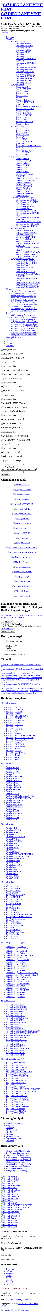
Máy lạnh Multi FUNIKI (25, 237)
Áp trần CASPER (13, 832)
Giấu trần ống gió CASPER (17, 951)
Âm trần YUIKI (12, 820)
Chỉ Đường (24, 1310)
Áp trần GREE (11, 843)
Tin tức (8, 313)
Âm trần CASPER (13, 772)
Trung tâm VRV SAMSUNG (17, 1100)
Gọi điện (7, 1310)
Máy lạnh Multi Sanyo (14, 1044)
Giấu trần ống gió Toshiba (16, 992)
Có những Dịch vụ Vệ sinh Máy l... (24, 304)
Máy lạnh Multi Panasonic (16, 1037)
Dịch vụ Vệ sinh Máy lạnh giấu (18, 1151)
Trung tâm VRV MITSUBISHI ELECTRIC (23, 1089)
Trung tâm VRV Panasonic (16, 1096)
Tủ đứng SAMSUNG (24, 187)
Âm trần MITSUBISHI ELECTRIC (25, 103)
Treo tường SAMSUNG (25, 74)
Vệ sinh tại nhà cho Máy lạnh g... (23, 306)
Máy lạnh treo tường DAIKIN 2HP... (25, 328)
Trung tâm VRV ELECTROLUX (19, 1072)
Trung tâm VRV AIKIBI (25, 261)
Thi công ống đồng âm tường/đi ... (24, 309)
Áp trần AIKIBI (22, 128)
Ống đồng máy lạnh (13, 1139)
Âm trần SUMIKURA (24, 122)
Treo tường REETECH (25, 72)
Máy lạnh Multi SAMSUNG (17, 1042)
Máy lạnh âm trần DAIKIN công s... (25, 317)
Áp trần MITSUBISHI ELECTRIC (24, 142)
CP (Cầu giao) (11, 1130)
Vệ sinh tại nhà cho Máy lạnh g (18, 1166)
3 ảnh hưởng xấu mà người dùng (18, 1157)
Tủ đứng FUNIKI (23, 165)
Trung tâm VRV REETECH (27, 285)
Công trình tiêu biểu (13, 337)
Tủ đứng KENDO (23, 189)
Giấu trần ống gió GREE (15, 962)
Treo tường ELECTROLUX (17, 716)
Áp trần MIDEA (22, 139)
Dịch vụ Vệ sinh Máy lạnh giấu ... (24, 291)
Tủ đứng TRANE (13, 936)
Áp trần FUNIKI (22, 135)
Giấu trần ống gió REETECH (27, 224)
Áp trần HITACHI (13, 845)
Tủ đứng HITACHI (13, 906)
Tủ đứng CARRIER (24, 161)
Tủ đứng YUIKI (12, 938)
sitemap (9, 343)
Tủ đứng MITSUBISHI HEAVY (28, 178)
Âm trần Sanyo (12, 809)
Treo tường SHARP (23, 80)
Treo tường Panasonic (24, 69)
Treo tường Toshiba (23, 83)
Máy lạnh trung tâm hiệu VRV (22, 259)
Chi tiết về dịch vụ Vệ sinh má (17, 1162)
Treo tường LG (21, 54)
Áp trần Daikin (21, 133)
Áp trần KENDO (22, 154)
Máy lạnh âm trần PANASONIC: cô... (25, 326)
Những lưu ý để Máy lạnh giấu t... (24, 335)
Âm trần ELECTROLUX (16, 776)
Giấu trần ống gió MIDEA (26, 211)
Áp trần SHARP (12, 869)
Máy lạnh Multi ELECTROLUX (19, 1013)
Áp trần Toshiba (12, 874)
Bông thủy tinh (11, 1125)
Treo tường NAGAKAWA (26, 67)
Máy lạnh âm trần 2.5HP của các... (24, 330)
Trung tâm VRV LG (23, 269)
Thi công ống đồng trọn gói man (18, 1153)
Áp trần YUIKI (12, 878)
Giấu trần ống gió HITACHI (17, 964)
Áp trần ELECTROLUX (15, 837)
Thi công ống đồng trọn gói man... (24, 293)
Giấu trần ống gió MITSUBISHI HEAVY (22, 975)
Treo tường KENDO (24, 78)
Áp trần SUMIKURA (14, 871)
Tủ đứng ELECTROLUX (16, 895)
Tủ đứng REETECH (24, 185)
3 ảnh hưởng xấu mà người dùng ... (24, 298)
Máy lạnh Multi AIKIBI (25, 230)
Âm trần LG (20, 98)
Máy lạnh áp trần (17, 126)
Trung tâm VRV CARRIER (26, 263)
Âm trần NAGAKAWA (25, 109)
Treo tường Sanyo (13, 749)
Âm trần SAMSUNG (24, 115)
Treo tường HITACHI (14, 727)
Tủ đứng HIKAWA (13, 904)
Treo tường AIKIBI (23, 43)
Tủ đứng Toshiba (22, 196)
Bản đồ (8, 341)
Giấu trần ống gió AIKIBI (26, 200)
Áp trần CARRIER (23, 130)
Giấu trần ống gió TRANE (16, 994)
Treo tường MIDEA (23, 56)
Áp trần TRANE (12, 876)
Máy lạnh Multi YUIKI (15, 1055)
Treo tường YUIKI (13, 759)
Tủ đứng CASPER (13, 891)
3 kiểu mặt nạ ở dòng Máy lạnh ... (24, 315)
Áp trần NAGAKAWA (25, 148)
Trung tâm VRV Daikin (25, 265)
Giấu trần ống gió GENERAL (17, 960)
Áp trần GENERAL (14, 841)
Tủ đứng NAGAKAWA (25, 180)
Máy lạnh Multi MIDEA (25, 241)
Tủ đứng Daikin (22, 163)
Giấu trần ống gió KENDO (26, 226)
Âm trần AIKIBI (22, 87)
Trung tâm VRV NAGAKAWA (28, 283)
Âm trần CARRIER (23, 89)
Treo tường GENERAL (15, 720)
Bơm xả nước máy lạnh (15, 1123)
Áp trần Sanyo (11, 867)
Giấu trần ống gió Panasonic (17, 979)
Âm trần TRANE (12, 818)
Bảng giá (9, 1282)
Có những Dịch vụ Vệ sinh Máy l (19, 1164)
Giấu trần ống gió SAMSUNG (18, 984)
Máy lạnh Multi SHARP (15, 1046)
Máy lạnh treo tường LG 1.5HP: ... (24, 322)
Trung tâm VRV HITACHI (16, 1080)
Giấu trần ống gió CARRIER (27, 202)
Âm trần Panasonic (23, 111)
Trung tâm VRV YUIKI (15, 1113)
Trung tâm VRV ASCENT (16, 1065)
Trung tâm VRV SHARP (15, 1104)
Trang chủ (10, 37)
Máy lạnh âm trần (17, 85)
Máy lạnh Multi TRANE (15, 1053)
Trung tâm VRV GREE (15, 1078)
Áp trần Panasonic (23, 150)
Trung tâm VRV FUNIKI (25, 267)
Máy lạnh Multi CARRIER (26, 233)
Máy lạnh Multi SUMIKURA (27, 256)
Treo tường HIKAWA (14, 725)
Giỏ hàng (4, 33)
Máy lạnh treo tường (19, 41)
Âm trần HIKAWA (13, 785)
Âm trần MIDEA (22, 100)
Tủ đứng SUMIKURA (24, 193)
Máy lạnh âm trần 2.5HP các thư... (24, 333)
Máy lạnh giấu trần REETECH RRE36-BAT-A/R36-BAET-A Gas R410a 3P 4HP (21, 616)
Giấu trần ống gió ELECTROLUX (19, 955)
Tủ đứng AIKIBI (22, 159)
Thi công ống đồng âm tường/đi (18, 1168)
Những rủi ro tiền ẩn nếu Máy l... (23, 296)
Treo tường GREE (23, 52)
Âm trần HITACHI (13, 787)
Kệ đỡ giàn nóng (12, 1136)
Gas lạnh (9, 1134)
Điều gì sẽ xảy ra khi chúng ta (17, 1171)
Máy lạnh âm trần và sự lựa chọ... (24, 324)
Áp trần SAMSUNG (14, 865)
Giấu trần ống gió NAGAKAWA (28, 222)
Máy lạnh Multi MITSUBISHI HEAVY (21, 1033)
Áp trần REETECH (23, 152)
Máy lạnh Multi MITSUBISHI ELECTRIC (23, 1031)
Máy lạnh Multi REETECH (26, 254)
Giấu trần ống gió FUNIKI (26, 206)
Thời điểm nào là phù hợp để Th (18, 1160)
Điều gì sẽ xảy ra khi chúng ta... (23, 311)
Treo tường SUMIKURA (25, 76)
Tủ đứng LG (21, 169)
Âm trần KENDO (23, 117)
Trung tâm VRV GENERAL (17, 1076)
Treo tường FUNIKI (23, 50)
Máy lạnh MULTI (18, 228)
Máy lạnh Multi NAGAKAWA (28, 252)
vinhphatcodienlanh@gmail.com (18, 1300)
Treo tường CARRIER (24, 46)
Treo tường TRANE (14, 757)
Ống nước (10, 1141)
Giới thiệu (10, 346)
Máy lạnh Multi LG (23, 239)
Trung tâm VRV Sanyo (15, 1102)
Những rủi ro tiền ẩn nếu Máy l (18, 1155)
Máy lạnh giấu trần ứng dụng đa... (24, 319)
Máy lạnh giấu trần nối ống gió (23, 198)
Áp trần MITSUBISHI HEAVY (28, 146)
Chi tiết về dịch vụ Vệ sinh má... (23, 302)
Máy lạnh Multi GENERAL (17, 1018)
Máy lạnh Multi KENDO (15, 1024)
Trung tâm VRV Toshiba (15, 1109)
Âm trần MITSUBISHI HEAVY (28, 106)
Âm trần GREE (22, 96)
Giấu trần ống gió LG (24, 209)
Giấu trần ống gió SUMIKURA (18, 990)
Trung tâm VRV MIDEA (25, 272)
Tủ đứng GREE (22, 167)
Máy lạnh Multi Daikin (24, 235)
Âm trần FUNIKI (22, 93)
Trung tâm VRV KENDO (16, 1083)
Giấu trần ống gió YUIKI (15, 997)
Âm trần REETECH (24, 113)
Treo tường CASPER (14, 712)
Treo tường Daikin (23, 48)
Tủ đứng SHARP (22, 191)
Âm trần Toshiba (22, 124)
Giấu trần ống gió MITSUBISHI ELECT (22, 973)
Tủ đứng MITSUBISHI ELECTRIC (25, 175)
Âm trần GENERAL (14, 781)
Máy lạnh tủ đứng (18, 156)
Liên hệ (9, 339)
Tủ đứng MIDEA (22, 172)
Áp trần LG (20, 137)
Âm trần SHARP (22, 119)
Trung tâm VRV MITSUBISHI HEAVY (22, 1091)
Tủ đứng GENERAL (14, 899)
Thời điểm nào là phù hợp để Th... (24, 300)
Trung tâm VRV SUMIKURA (27, 287)
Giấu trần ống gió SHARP (16, 988)
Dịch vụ (9, 289)
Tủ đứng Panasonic (23, 183)
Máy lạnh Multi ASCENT (16, 1007)
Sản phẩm (10, 39)
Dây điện (9, 1132)
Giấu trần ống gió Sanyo (15, 986)
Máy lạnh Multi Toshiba (15, 1050)
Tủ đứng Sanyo (12, 928)
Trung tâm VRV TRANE (16, 1111)
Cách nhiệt (10, 1128)
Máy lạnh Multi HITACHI (16, 1022)
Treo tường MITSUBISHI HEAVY (19, 738)
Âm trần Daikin (22, 91)
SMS (15, 1310)
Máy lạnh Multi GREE (15, 1020)
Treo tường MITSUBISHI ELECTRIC (21, 735)
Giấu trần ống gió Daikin (25, 204)
